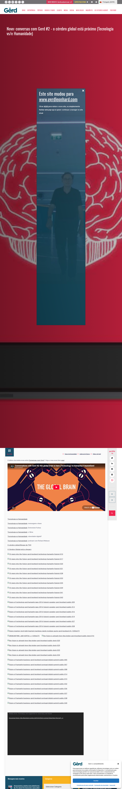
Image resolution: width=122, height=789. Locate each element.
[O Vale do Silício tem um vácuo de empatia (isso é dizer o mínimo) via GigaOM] (112, 494)
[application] (46, 733)
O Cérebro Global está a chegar (19, 549)
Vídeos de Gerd (97, 454)
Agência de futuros (85, 454)
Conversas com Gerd (36, 460)
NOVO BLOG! (80, 10)
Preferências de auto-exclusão (85, 785)
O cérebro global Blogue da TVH (19, 545)
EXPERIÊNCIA (31, 10)
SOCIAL (72, 10)
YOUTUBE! (113, 10)
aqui (62, 460)
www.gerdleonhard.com (58, 99)
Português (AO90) (108, 2)
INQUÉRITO (89, 10)
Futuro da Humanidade (71, 454)
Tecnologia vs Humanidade (17, 519)
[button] (118, 764)
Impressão (112, 785)
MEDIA (66, 10)
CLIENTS (59, 10)
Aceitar (96, 781)
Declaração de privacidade (101, 785)
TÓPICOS (40, 10)
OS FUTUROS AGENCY (101, 10)
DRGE (23, 10)
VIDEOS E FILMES (50, 10)
